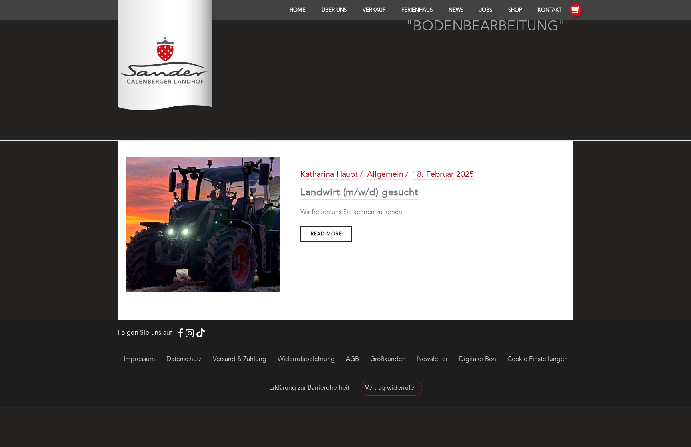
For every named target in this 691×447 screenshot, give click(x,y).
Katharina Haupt (329, 175)
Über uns (334, 10)
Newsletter (432, 359)
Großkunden (388, 359)
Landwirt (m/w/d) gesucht (359, 193)
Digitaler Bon (477, 359)
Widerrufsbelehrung (306, 359)
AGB (352, 359)
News (456, 10)
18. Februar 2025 (443, 175)
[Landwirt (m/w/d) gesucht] (203, 224)
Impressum (139, 359)
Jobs (485, 10)
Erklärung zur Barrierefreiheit (309, 388)
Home (298, 10)
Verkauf (374, 10)
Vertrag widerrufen (391, 388)
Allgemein (385, 175)
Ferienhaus (417, 10)
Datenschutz (184, 359)
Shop (515, 10)
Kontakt (549, 10)
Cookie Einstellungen (537, 359)
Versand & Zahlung (239, 359)
